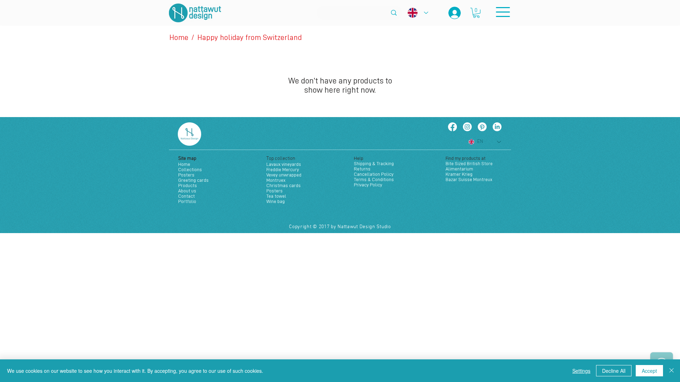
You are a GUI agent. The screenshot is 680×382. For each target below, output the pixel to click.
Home (184, 164)
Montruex (275, 180)
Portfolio (187, 201)
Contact (186, 195)
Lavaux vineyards (283, 164)
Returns (362, 168)
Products (187, 185)
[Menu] (503, 12)
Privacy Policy (368, 184)
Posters (186, 174)
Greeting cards (193, 180)
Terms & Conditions (374, 179)
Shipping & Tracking (374, 163)
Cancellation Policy (373, 174)
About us (187, 190)
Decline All (613, 370)
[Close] (671, 370)
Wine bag (275, 201)
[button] (476, 13)
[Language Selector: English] (417, 13)
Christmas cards (283, 185)
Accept (649, 370)
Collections (190, 169)
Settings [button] (581, 370)
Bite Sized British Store (469, 163)
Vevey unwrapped (283, 174)
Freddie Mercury (282, 169)
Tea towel (276, 195)
